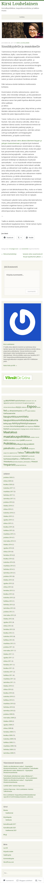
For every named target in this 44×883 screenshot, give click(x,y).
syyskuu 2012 (7, 622)
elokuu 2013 (7, 587)
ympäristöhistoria (21, 465)
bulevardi (28, 401)
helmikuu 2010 (8, 707)
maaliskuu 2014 (8, 566)
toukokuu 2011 (8, 672)
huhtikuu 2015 (7, 530)
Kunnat (6, 429)
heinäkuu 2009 (8, 732)
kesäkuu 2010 (7, 693)
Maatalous (10, 432)
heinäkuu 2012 (8, 629)
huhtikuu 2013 (7, 601)
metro (5, 440)
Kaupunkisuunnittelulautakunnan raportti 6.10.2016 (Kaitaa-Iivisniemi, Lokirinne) (19, 796)
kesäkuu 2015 (7, 527)
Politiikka (9, 443)
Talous (20, 452)
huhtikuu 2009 (7, 742)
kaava (28, 411)
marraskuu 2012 (8, 615)
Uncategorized (13, 249)
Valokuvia (9, 820)
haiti (8, 411)
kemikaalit (6, 426)
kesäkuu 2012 (7, 633)
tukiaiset (24, 456)
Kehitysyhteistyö (20, 423)
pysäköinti (30, 444)
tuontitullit (31, 456)
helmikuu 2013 (8, 605)
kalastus (33, 411)
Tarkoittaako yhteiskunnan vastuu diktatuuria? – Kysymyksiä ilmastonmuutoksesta (20, 770)
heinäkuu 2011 (8, 665)
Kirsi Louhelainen (19, 3)
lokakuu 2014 (7, 545)
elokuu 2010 (7, 689)
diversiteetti (18, 403)
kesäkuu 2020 (7, 484)
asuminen (10, 400)
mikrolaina (12, 440)
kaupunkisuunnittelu (16, 416)
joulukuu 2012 (7, 612)
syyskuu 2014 (7, 548)
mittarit (17, 440)
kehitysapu (7, 423)
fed (5, 410)
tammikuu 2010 (8, 711)
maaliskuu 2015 (8, 534)
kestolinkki (25, 249)
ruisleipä (17, 448)
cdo (33, 401)
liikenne (36, 429)
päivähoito (9, 448)
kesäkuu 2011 (7, 668)
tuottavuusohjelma (10, 459)
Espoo (32, 406)
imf (24, 411)
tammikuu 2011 (8, 682)
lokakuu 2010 (7, 686)
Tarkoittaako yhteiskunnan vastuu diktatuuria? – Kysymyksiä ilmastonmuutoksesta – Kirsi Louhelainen (20, 777)
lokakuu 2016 (7, 506)
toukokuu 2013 (8, 598)
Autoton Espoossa (18, 786)
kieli (26, 426)
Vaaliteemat (9, 813)
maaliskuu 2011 (8, 679)
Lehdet (31, 429)
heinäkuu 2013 (8, 590)
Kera (12, 426)
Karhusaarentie (9, 413)
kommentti (32, 291)
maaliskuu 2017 (8, 492)
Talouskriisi (31, 452)
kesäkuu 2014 (7, 559)
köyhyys (23, 429)
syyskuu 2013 (7, 583)
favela (38, 407)
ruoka (24, 448)
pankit (22, 440)
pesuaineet (28, 440)
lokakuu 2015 (7, 516)
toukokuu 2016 (8, 513)
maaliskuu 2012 (8, 643)
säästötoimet (13, 453)
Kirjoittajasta (7, 817)
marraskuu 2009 (8, 718)
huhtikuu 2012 (7, 640)
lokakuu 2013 (7, 580)
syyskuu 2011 (7, 658)
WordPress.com (8, 862)
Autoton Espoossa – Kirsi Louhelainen (15, 789)
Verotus (32, 459)
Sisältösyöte (7, 855)
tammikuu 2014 (8, 573)
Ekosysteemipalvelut (29, 403)
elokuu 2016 (7, 509)
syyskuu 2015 (7, 520)
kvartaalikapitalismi (15, 429)
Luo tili (5, 848)
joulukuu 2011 (7, 647)
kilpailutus (31, 426)
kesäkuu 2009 (7, 735)
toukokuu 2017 (8, 488)
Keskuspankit (19, 426)
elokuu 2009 (7, 728)
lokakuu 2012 (7, 619)
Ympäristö (9, 464)
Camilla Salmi (7, 786)
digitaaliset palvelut (9, 403)
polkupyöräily (21, 444)
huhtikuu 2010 (7, 700)
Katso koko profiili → (10, 365)
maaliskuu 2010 (8, 704)
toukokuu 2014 (8, 562)
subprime (6, 453)
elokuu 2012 (7, 626)
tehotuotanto (7, 456)
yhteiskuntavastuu (18, 462)
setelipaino (31, 448)
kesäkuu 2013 (7, 594)
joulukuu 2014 (7, 537)
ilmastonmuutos (16, 411)
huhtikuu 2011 (7, 675)
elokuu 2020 (7, 481)
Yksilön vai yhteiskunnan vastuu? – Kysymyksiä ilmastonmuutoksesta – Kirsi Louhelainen (17, 767)
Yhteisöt (34, 461)
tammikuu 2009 (8, 753)
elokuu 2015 (7, 523)
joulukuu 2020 (7, 477)
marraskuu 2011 (8, 651)
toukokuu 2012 (8, 636)
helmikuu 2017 (8, 495)
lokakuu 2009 (7, 721)
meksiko (32, 437)
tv (18, 459)
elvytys (18, 407)
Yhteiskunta (8, 461)
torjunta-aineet (16, 456)
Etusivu (5, 810)
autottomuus (20, 400)
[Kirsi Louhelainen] (22, 38)
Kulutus (37, 426)
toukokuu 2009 (8, 739)
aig (4, 401)
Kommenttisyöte (8, 859)
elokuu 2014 (7, 552)
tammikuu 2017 (8, 499)
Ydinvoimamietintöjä (8, 254)
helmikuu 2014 (8, 569)
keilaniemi (32, 423)
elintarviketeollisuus (9, 407)
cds (35, 401)
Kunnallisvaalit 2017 (9, 824)
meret (37, 437)
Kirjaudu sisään (8, 851)
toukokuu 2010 (8, 696)
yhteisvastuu (27, 462)
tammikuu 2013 (8, 608)
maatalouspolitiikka (16, 436)
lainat (27, 429)
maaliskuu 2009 (8, 746)
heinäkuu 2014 (8, 555)
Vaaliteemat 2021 (11, 830)
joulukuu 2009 (7, 714)
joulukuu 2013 (7, 576)
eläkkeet (24, 407)
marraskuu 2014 (8, 541)
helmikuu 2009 (8, 749)
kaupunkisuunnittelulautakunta (20, 420)
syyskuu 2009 (7, 725)
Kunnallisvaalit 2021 (9, 828)
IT (26, 410)
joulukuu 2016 (7, 502)
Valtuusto (25, 458)
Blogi (5, 835)
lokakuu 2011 (7, 654)
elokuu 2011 (7, 661)
